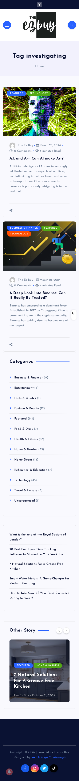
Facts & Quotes (25, 398)
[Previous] (59, 630)
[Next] (66, 630)
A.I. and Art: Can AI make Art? (36, 158)
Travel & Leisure (25, 490)
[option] (39, 670)
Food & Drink (23, 429)
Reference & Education (30, 470)
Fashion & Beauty (26, 408)
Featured (16, 93)
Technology (39, 93)
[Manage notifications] (9, 771)
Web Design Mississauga (48, 757)
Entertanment (23, 388)
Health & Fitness (26, 439)
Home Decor (23, 459)
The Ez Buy (25, 145)
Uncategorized (24, 500)
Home (39, 66)
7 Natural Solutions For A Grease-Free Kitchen (36, 681)
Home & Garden (25, 449)
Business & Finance (24, 228)
